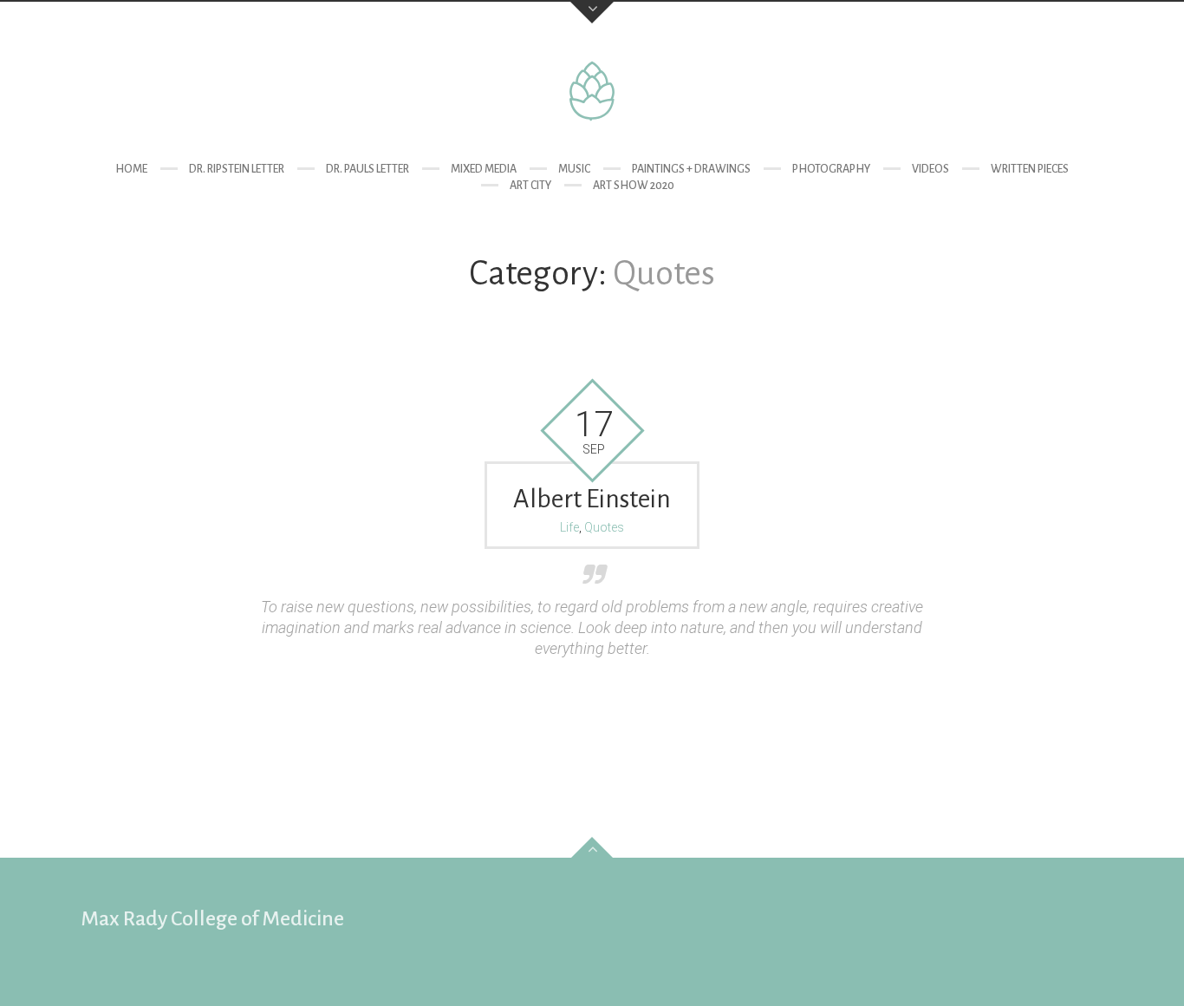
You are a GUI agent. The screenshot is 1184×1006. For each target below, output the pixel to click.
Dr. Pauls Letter (367, 169)
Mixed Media (484, 169)
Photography (831, 169)
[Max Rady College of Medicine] (592, 91)
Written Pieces (1030, 169)
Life (569, 527)
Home (131, 169)
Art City (530, 186)
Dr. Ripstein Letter (236, 169)
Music (574, 169)
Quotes (604, 527)
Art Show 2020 (633, 186)
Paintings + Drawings (691, 169)
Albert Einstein (592, 499)
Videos (930, 169)
